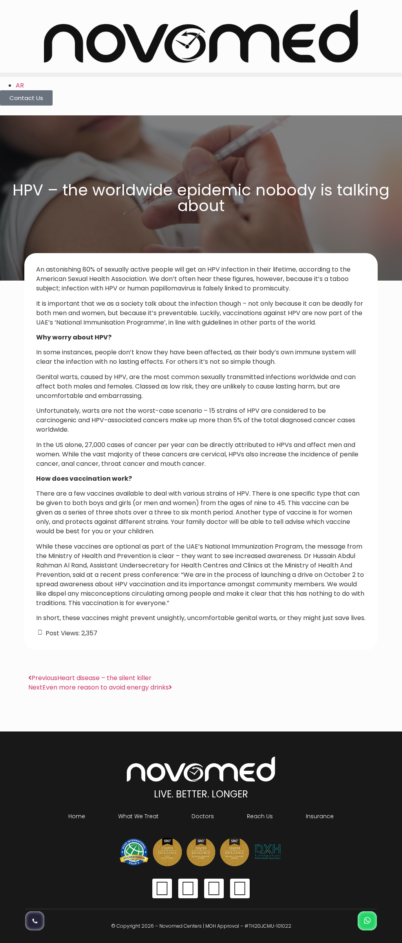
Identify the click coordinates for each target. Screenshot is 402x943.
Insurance (320, 816)
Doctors (203, 816)
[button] (201, 75)
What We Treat (138, 816)
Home (76, 816)
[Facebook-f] (162, 888)
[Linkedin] (240, 888)
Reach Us (260, 816)
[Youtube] (214, 888)
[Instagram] (188, 888)
